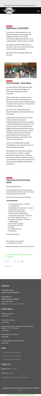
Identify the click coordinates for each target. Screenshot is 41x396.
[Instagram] (22, 2)
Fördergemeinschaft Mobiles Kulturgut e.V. (15, 377)
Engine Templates (29, 395)
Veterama (10, 257)
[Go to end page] (22, 261)
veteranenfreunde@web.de (27, 5)
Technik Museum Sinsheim (12, 359)
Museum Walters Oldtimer (11, 356)
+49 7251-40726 (11, 5)
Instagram (10, 373)
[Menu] (38, 11)
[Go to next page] (18, 261)
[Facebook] (18, 2)
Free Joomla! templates (13, 395)
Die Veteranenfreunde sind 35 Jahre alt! (19, 255)
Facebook (13, 369)
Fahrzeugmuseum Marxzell (12, 352)
